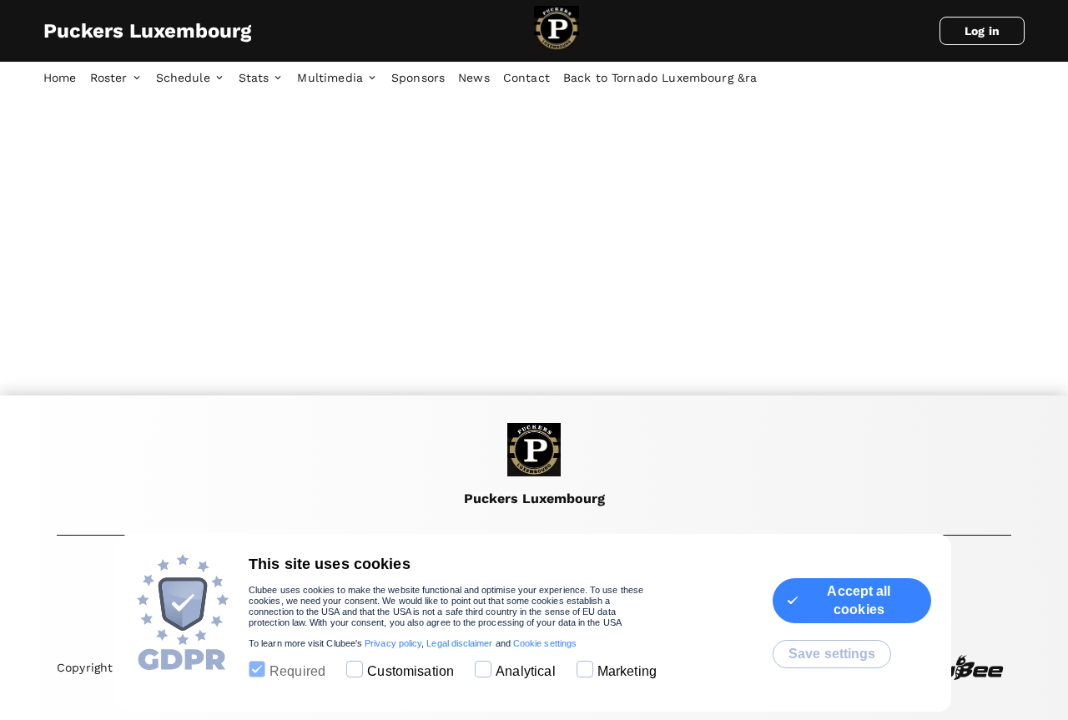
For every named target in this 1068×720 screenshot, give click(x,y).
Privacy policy (393, 643)
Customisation (410, 671)
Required (297, 671)
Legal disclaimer (459, 643)
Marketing (627, 671)
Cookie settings (545, 643)
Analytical (526, 671)
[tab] (66, 78)
